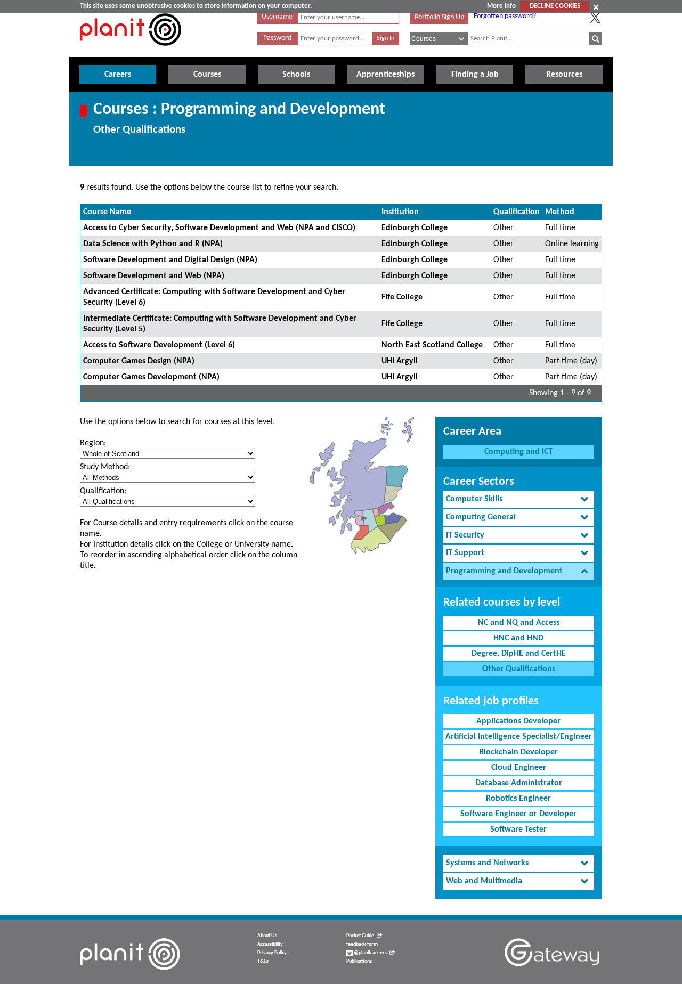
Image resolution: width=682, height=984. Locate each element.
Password (277, 38)
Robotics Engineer (518, 798)
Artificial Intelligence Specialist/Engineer (518, 737)
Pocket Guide (360, 935)
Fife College (402, 297)
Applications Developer (518, 721)
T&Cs (263, 961)
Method (559, 212)
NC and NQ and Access (518, 623)
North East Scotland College (432, 345)
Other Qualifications (518, 669)
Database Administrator (518, 783)
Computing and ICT (518, 452)
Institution (400, 212)
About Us (267, 935)
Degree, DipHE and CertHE (519, 653)
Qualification (516, 212)
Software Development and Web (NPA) (153, 276)
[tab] (518, 499)
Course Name (107, 212)
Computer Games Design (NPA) (138, 361)
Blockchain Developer (518, 752)
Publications (359, 961)
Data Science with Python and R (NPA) (153, 244)
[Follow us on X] (595, 18)
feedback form (362, 944)
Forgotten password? (505, 16)
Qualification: (103, 491)
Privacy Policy (272, 952)
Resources (564, 74)
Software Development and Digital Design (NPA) (170, 260)
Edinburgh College (414, 228)
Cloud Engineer (518, 767)
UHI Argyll (399, 361)
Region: (93, 443)
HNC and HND (518, 638)
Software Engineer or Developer (518, 814)
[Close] (595, 7)
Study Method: (105, 467)
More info (501, 6)
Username (277, 16)
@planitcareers (370, 952)
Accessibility (270, 944)
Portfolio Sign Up (439, 17)
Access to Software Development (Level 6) (159, 345)
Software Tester (518, 829)
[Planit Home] (130, 51)
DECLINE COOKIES (555, 6)
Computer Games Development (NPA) (151, 377)
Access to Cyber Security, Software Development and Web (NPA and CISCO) (219, 228)
